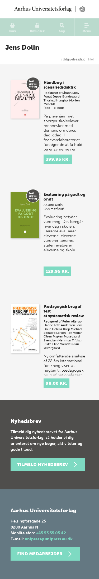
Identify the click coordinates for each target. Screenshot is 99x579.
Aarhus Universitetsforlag (49, 9)
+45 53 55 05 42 (51, 533)
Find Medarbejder (40, 553)
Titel (91, 59)
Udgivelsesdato (72, 59)
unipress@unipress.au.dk (49, 539)
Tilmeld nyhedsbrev (42, 464)
